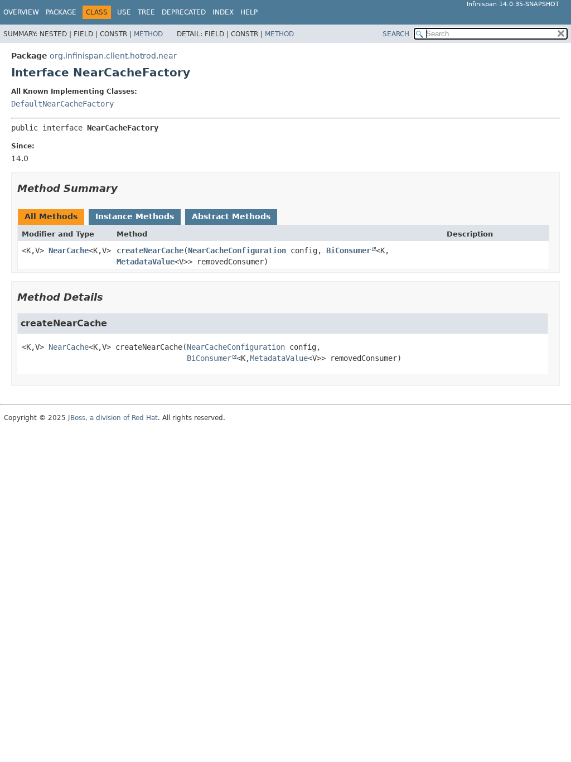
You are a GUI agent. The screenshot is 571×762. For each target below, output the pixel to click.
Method (148, 34)
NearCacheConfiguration (237, 250)
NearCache (69, 250)
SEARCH (396, 34)
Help (249, 12)
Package (61, 12)
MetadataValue (146, 261)
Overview (21, 12)
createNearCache (150, 250)
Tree (146, 12)
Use (124, 12)
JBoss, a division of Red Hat (113, 418)
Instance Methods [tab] (134, 216)
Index (223, 12)
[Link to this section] (125, 188)
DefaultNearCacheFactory (62, 103)
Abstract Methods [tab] (231, 216)
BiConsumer (348, 250)
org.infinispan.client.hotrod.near (113, 55)
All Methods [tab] (51, 216)
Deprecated (184, 12)
